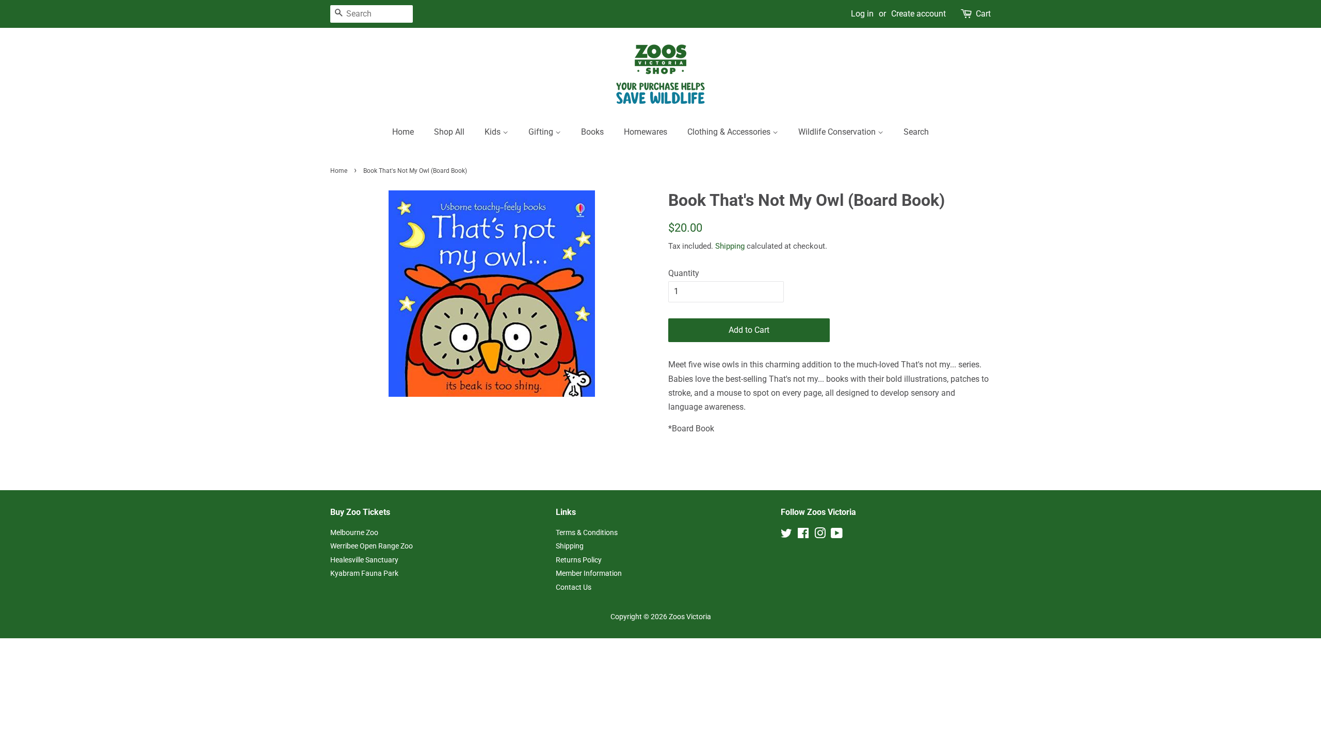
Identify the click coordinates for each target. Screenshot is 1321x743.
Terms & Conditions (587, 532)
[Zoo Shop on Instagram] (820, 535)
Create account (918, 14)
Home (403, 132)
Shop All (449, 132)
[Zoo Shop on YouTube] (837, 535)
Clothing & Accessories (729, 132)
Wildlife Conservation (838, 132)
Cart (983, 14)
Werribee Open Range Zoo (371, 546)
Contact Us (573, 587)
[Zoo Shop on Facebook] (803, 535)
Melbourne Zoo (354, 532)
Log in (862, 14)
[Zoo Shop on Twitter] (786, 535)
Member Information (589, 573)
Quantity (683, 273)
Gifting (541, 132)
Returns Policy (579, 560)
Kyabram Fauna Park (364, 573)
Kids (494, 132)
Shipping (730, 246)
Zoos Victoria (690, 616)
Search (916, 132)
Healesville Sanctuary (364, 560)
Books (592, 132)
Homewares (645, 132)
